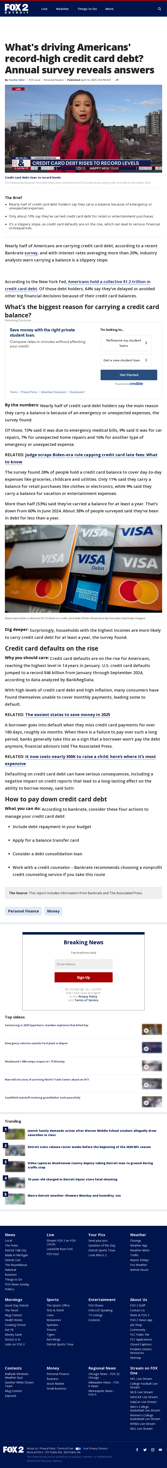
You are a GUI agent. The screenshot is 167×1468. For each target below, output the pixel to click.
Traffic (134, 1255)
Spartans (52, 1325)
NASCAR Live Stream (144, 1397)
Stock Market (55, 1384)
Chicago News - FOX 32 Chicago (104, 1375)
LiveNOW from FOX (60, 1249)
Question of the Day (101, 1245)
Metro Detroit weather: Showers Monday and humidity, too (74, 1195)
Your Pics (96, 1234)
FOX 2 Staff (137, 1305)
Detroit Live (12, 1260)
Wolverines (54, 1320)
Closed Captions (141, 1344)
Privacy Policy (87, 996)
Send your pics (98, 1240)
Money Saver (13, 1334)
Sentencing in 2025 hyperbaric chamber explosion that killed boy (46, 1025)
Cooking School (15, 1325)
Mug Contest (13, 1315)
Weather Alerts (140, 1250)
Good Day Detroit (17, 1305)
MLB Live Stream (141, 1392)
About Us (138, 1299)
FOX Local (34, 80)
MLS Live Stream (141, 1429)
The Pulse (11, 1245)
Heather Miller (17, 80)
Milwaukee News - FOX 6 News (103, 1384)
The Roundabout (16, 1265)
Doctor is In (12, 1339)
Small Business (56, 1388)
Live (50, 1234)
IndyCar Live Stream (143, 1402)
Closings (135, 1240)
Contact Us (137, 1310)
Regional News (102, 1368)
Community (137, 1330)
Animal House (139, 1270)
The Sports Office (58, 1305)
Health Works (14, 1320)
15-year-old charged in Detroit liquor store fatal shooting (72, 1179)
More (109, 9)
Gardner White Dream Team (19, 1384)
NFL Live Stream (141, 1379)
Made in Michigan (16, 1255)
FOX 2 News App (141, 1320)
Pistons (51, 1330)
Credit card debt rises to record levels (33, 177)
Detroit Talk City (15, 1250)
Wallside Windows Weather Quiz (17, 1375)
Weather (138, 1234)
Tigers (51, 1334)
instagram (152, 1450)
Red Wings (53, 1339)
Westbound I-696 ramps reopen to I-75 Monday (35, 1061)
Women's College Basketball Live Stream (145, 1417)
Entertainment (102, 1299)
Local (8, 1240)
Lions (50, 1315)
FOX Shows (95, 1305)
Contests (94, 1320)
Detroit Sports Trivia (101, 1250)
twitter (145, 1450)
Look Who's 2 (97, 1255)
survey (31, 253)
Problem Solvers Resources (141, 1351)
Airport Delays (139, 1260)
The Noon (11, 1310)
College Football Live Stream (144, 1385)
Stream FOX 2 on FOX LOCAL (61, 1242)
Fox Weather (138, 1265)
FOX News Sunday (17, 1284)
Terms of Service (86, 1000)
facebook (137, 1450)
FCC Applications (141, 1339)
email (160, 1450)
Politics (9, 1289)
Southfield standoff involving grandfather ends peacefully (42, 1097)
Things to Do (13, 1279)
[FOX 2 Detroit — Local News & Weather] (18, 9)
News (10, 1234)
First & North (55, 1310)
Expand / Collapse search (159, 9)
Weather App (138, 1245)
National (10, 1270)
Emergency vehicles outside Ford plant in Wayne (36, 1043)
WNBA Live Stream (142, 1424)
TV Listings (95, 1315)
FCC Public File (139, 1334)
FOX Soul (53, 1254)
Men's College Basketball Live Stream (145, 1408)
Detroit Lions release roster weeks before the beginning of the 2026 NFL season (89, 1147)
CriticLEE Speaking (100, 1310)
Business (11, 1274)
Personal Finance (54, 80)
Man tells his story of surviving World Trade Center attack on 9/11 (47, 1079)
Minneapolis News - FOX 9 (101, 1392)
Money (53, 911)
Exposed (10, 1396)
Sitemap (135, 1358)
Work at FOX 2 (139, 1315)
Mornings (13, 1299)
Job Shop (136, 1325)
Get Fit (9, 1330)
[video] (152, 1029)
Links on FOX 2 (15, 1344)
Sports (53, 1299)
